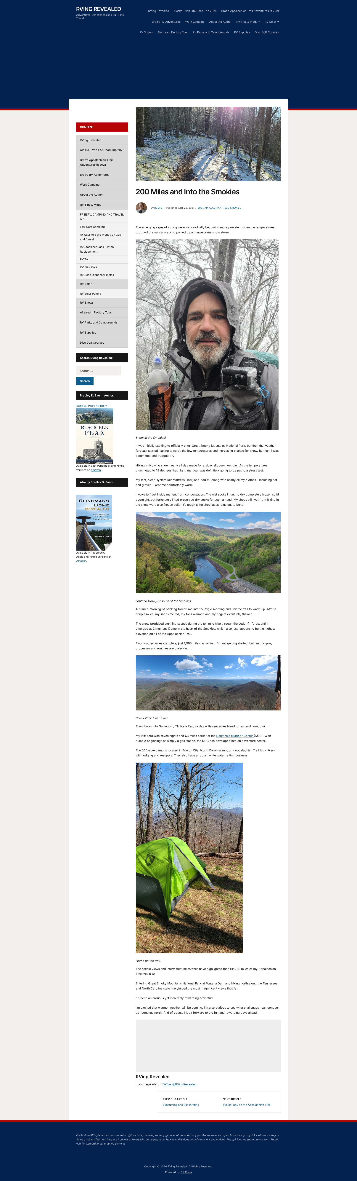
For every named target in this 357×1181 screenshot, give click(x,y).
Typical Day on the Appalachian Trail (247, 1105)
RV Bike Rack (88, 267)
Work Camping (195, 21)
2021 (200, 207)
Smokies (235, 207)
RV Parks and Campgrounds (211, 32)
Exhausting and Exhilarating (181, 1105)
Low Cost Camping (92, 227)
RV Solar (270, 21)
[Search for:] (102, 370)
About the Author (220, 21)
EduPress (186, 1172)
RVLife (158, 207)
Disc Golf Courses (267, 32)
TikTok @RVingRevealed (179, 1084)
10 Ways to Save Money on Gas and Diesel (100, 237)
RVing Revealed (98, 9)
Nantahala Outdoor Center (235, 736)
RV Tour (85, 259)
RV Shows (146, 32)
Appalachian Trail (217, 207)
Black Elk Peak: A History (91, 405)
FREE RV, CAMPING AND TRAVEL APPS (102, 217)
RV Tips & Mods (246, 21)
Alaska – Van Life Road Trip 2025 (195, 11)
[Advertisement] (178, 68)
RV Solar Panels (90, 293)
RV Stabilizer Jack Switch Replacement (97, 249)
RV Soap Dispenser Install (97, 275)
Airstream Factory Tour (172, 32)
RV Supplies (242, 32)
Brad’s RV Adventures (166, 21)
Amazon (96, 469)
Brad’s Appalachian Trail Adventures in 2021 (250, 11)
